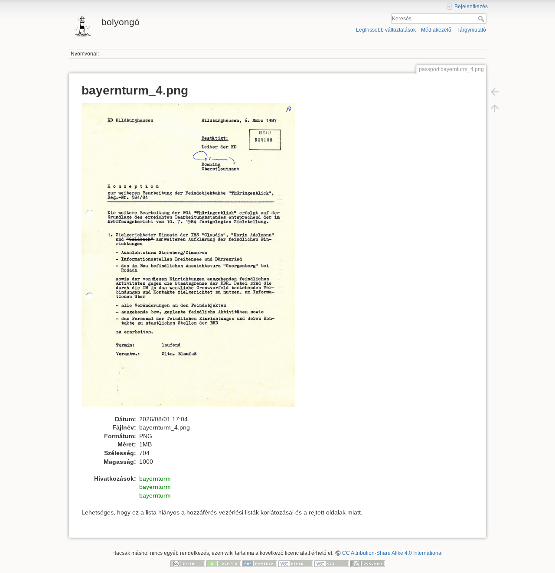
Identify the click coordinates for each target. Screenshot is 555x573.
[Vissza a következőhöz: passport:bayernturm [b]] (495, 92)
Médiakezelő (436, 30)
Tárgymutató (471, 30)
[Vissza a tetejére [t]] (495, 108)
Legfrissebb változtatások (386, 30)
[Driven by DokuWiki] (367, 563)
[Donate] (223, 563)
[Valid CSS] (331, 563)
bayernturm (155, 478)
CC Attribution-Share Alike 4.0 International (392, 553)
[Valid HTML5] (295, 563)
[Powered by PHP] (259, 563)
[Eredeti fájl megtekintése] (193, 258)
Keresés (482, 19)
